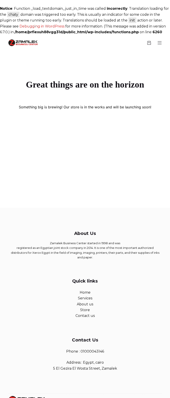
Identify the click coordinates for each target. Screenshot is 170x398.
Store (85, 310)
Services (85, 298)
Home (85, 292)
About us (85, 304)
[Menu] (160, 43)
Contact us (85, 316)
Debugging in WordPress (41, 26)
